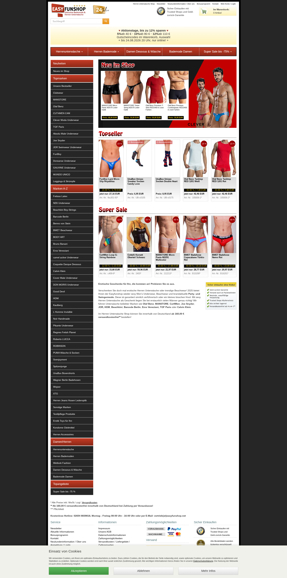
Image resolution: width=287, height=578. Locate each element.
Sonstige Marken (62, 407)
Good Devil (59, 291)
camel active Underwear (66, 257)
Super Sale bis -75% (217, 51)
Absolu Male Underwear (65, 133)
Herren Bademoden (63, 456)
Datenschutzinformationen (112, 535)
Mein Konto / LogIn (228, 4)
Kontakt (215, 4)
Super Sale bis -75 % (64, 491)
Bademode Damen (180, 51)
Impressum (104, 528)
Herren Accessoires (63, 434)
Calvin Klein (59, 271)
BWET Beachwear (62, 230)
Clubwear (58, 92)
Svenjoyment (60, 359)
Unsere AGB (104, 531)
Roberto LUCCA (61, 339)
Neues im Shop (61, 71)
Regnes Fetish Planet (64, 332)
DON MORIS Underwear (66, 284)
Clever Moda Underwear (66, 120)
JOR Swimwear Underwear (67, 147)
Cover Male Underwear (65, 278)
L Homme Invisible (62, 312)
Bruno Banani (60, 244)
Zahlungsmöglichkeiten (110, 538)
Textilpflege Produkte (64, 414)
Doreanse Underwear (64, 161)
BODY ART (59, 237)
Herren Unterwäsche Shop (144, 4)
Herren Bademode (105, 51)
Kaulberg (58, 305)
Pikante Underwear (63, 325)
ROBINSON (59, 346)
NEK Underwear (61, 203)
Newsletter (161, 4)
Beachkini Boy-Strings (64, 209)
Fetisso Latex (60, 196)
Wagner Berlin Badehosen (67, 380)
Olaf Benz (58, 106)
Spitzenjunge (60, 366)
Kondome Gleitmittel (63, 427)
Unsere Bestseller (62, 86)
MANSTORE (59, 99)
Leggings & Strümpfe (64, 181)
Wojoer (57, 386)
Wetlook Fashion (62, 463)
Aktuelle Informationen (62, 531)
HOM (56, 298)
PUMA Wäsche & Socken (66, 352)
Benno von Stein (61, 223)
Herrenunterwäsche (68, 51)
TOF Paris (58, 126)
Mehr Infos (208, 571)
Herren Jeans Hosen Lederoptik (70, 400)
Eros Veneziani (61, 250)
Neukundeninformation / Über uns (181, 4)
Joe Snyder (59, 140)
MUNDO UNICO (61, 174)
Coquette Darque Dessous (67, 264)
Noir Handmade (61, 318)
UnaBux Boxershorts (64, 373)
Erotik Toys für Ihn (62, 420)
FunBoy (57, 154)
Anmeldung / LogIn (60, 545)
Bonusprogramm (203, 4)
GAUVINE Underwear (64, 167)
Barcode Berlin (61, 216)
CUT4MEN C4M (61, 113)
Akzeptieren (79, 571)
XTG (55, 393)
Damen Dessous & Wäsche (143, 51)
